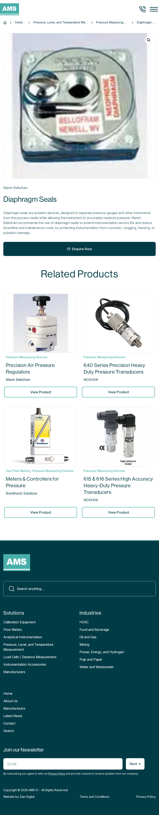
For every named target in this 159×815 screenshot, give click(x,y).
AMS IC (34, 790)
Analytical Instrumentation (22, 637)
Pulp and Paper (91, 659)
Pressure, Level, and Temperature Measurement (60, 22)
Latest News (12, 716)
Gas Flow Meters (18, 471)
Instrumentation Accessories (24, 664)
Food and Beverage (94, 629)
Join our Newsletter (23, 750)
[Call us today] (142, 9)
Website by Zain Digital (19, 796)
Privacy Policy (56, 773)
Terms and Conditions (94, 796)
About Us (10, 701)
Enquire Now (82, 249)
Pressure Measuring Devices (112, 22)
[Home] (5, 22)
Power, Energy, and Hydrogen (102, 652)
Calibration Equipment (19, 622)
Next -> (135, 764)
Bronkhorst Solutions (21, 493)
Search (8, 731)
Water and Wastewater (97, 667)
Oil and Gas (88, 637)
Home (7, 693)
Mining (84, 644)
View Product (40, 392)
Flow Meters (12, 629)
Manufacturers (14, 708)
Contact (9, 723)
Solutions (20, 22)
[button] (154, 9)
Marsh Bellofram (15, 188)
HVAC (84, 622)
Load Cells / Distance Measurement (29, 657)
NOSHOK (91, 380)
